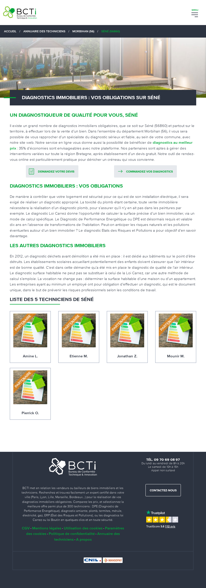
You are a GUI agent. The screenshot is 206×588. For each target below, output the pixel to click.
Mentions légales (46, 528)
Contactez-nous (163, 490)
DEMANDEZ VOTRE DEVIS (56, 171)
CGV (26, 528)
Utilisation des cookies (83, 528)
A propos (84, 539)
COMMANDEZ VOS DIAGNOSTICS (149, 171)
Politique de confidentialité (72, 533)
